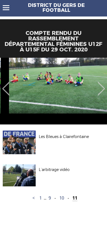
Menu (9, 7)
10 (61, 198)
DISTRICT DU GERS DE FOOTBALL (56, 7)
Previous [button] (6, 84)
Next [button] (101, 84)
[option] (53, 91)
